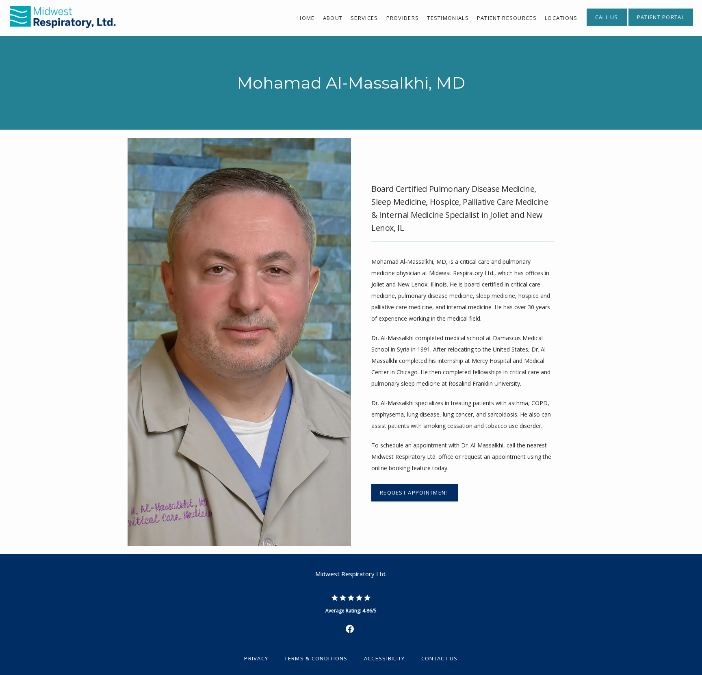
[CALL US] (607, 25)
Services (364, 18)
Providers (402, 18)
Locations (561, 18)
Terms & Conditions (315, 658)
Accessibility (384, 658)
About (333, 18)
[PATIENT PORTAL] (661, 25)
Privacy (256, 658)
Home (305, 18)
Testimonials (448, 18)
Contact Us (439, 658)
